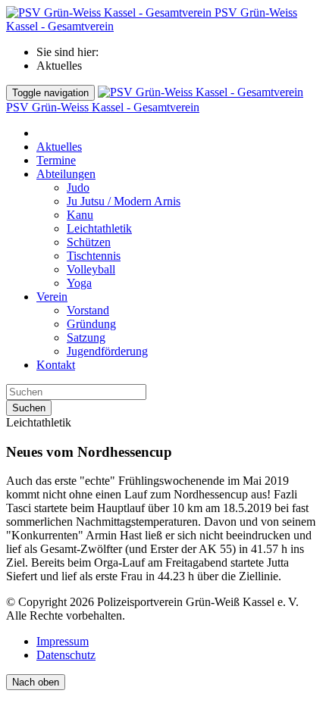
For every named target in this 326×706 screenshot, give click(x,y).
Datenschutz (66, 654)
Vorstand (88, 310)
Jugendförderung (107, 351)
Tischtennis (94, 255)
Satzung (86, 337)
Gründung (91, 323)
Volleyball (91, 269)
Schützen (89, 242)
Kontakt (55, 364)
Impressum (62, 641)
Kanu (80, 214)
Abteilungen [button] (66, 173)
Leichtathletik (99, 228)
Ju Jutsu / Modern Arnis (123, 201)
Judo (78, 187)
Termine (56, 160)
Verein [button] (51, 296)
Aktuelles (59, 146)
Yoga (79, 282)
